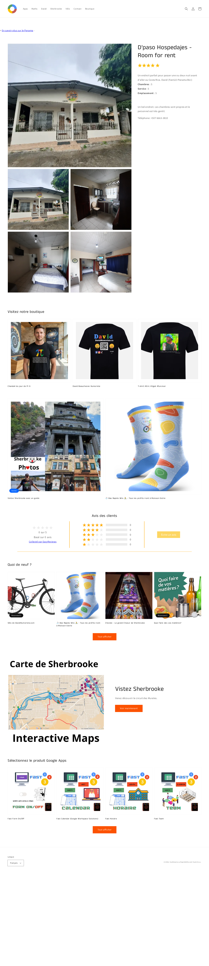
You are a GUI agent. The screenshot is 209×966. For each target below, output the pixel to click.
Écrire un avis (168, 534)
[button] (186, 9)
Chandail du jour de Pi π (19, 386)
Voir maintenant (129, 708)
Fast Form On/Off (16, 818)
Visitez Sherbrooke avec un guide (23, 498)
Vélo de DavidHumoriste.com (21, 623)
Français (13, 863)
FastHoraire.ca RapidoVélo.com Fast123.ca (185, 862)
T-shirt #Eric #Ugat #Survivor (152, 386)
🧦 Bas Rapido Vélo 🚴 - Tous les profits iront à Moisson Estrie (135, 498)
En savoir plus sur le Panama (17, 30)
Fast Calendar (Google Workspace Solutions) (77, 818)
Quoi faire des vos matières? (167, 623)
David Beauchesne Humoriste (86, 386)
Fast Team (159, 818)
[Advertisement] (92, 920)
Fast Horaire (111, 818)
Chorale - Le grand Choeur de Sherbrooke (125, 623)
